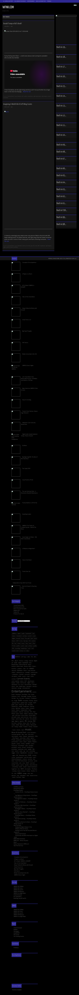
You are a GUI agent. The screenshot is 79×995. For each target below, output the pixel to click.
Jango (35, 713)
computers (15, 674)
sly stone (30, 761)
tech (17, 651)
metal (18, 643)
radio (21, 751)
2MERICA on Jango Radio (20, 893)
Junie (19, 717)
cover (34, 636)
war (32, 773)
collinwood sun (20, 672)
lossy (24, 723)
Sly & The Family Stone (21, 761)
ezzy (11, 26)
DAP (26, 681)
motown (35, 726)
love (28, 723)
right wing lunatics (37, 96)
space (17, 765)
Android (31, 660)
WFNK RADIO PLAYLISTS (19, 839)
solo (20, 763)
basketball (28, 633)
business (14, 668)
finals (32, 694)
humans (32, 708)
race (13, 751)
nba (27, 643)
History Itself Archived (20, 833)
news (36, 245)
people (34, 740)
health (20, 706)
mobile (20, 726)
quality (34, 646)
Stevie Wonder (33, 765)
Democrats (23, 683)
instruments (15, 712)
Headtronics (15, 706)
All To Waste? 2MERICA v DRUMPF (22, 861)
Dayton (13, 683)
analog (26, 660)
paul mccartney (27, 740)
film (29, 694)
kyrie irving (18, 719)
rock (29, 648)
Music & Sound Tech (41, 1)
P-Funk (13, 646)
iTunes (21, 713)
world (13, 777)
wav (18, 775)
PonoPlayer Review (18, 790)
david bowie (31, 681)
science (25, 759)
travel (18, 771)
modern (25, 726)
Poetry (15, 612)
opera (32, 738)
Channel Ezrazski (18, 895)
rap (24, 751)
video (27, 651)
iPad (34, 712)
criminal (14, 679)
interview (26, 712)
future (13, 641)
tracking (14, 771)
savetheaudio (19, 757)
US (12, 773)
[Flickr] (76, 5)
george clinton (16, 702)
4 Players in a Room (19, 859)
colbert (13, 672)
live (15, 643)
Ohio (34, 643)
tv (24, 651)
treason (23, 771)
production (30, 747)
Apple (19, 633)
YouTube (18, 777)
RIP (17, 755)
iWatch (26, 713)
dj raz (22, 684)
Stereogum (16, 931)
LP (30, 723)
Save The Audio (17, 825)
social (35, 761)
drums (13, 686)
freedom (27, 698)
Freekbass (33, 698)
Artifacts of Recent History (21, 828)
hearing (32, 706)
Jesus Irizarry (25, 715)
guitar (13, 704)
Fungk (15, 700)
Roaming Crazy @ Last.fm (20, 898)
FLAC (19, 696)
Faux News (24, 694)
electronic (14, 688)
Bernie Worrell (23, 664)
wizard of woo (33, 775)
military (28, 725)
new (26, 734)
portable (31, 745)
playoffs (14, 743)
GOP (23, 96)
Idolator (16, 929)
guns (32, 245)
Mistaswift (33, 725)
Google (30, 702)
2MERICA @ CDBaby (18, 886)
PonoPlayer (21, 745)
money (30, 726)
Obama (25, 736)
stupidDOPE (17, 933)
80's (35, 657)
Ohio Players (15, 738)
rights (4, 247)
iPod (17, 713)
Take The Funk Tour (18, 845)
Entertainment (30, 1)
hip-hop (26, 641)
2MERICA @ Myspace (19, 891)
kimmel (34, 717)
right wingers (44, 96)
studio (20, 766)
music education (31, 732)
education (28, 686)
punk (25, 749)
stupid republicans (32, 766)
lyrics (33, 723)
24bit (28, 657)
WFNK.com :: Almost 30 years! (21, 840)
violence (8, 247)
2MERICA (14, 633)
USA (15, 773)
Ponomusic (14, 745)
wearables (23, 775)
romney (34, 755)
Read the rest (27, 91)
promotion (14, 749)
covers (24, 676)
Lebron (33, 641)
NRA (39, 245)
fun (12, 700)
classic (13, 636)
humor (13, 710)
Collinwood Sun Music (20, 1)
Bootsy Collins (27, 666)
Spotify (27, 765)
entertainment (26, 688)
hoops (27, 708)
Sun (19, 769)
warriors (14, 775)
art (12, 662)
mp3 (22, 730)
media (13, 725)
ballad (19, 662)
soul (32, 648)
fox (17, 698)
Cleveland (19, 636)
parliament (19, 740)
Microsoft (22, 725)
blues (29, 664)
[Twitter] (74, 5)
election (19, 96)
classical (14, 670)
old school (22, 738)
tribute (28, 771)
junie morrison (24, 717)
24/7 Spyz (23, 657)
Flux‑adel (23, 696)
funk (32, 638)
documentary (28, 684)
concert (30, 636)
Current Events (11, 96)
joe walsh (14, 717)
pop (26, 646)
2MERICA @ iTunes (18, 888)
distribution (14, 684)
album (16, 660)
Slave (13, 761)
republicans (30, 96)
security (30, 759)
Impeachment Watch (19, 788)
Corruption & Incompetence (21, 857)
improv (18, 710)
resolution (30, 753)
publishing (20, 749)
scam (34, 757)
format (34, 696)
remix (17, 753)
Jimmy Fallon (32, 715)
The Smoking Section (19, 936)
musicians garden (16, 734)
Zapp (23, 777)
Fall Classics (17, 871)
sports (22, 765)
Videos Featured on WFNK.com (21, 844)
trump (49, 96)
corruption (14, 676)
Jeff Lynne (18, 715)
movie (14, 730)
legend (17, 721)
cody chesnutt (31, 670)
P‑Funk (13, 740)
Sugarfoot (14, 769)
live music (14, 723)
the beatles (28, 769)
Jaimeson (31, 713)
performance (15, 741)
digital (13, 638)
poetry (18, 743)
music (23, 643)
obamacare (31, 736)
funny (35, 638)
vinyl (29, 773)
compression (34, 672)
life (34, 245)
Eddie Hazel (22, 686)
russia (13, 757)
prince (19, 747)
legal (13, 721)
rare (27, 751)
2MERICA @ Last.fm (18, 889)
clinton (25, 670)
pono (22, 646)
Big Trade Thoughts (19, 869)
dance (21, 681)
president (14, 747)
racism (16, 751)
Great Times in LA (18, 867)
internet (21, 712)
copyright (33, 674)
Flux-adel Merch (17, 896)
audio (23, 633)
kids (31, 717)
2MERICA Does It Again (19, 875)
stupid (24, 766)
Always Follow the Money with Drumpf (23, 865)
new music (31, 734)
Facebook (18, 694)
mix (12, 726)
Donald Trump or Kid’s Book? (12, 24)
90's (13, 660)
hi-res (21, 641)
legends (22, 721)
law (23, 719)
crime (32, 676)
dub (17, 686)
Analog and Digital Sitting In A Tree (23, 827)
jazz (13, 715)
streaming (15, 766)
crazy (28, 676)
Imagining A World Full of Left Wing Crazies (17, 104)
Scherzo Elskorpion (17, 759)
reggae (13, 753)
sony (23, 763)
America (24, 245)
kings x (13, 719)
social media (15, 763)
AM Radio (20, 245)
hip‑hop (18, 708)
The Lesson (16, 934)
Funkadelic (25, 700)
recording (17, 648)
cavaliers (19, 668)
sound (13, 651)
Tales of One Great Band (20, 863)
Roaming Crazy (23, 755)
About (15, 842)
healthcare (26, 706)
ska (34, 759)
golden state (24, 702)
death (17, 683)
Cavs (33, 633)
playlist (29, 741)
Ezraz (22, 638)
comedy (25, 636)
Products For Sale (18, 614)
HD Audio (30, 704)
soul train (32, 763)
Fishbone (14, 696)
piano (21, 741)
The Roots (34, 769)
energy (19, 688)
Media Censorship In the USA (21, 873)
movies (18, 730)
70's (32, 657)
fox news (28, 245)
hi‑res (13, 708)
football (29, 696)
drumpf (18, 638)
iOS (30, 641)
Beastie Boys (15, 664)
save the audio (28, 757)
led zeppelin (33, 719)
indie (29, 710)
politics (25, 96)
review (36, 753)
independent (24, 710)
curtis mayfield (15, 681)
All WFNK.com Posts (8, 1)
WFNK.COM (8, 7)
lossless (20, 723)
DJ (19, 684)
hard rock (21, 704)
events (34, 692)
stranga (49, 1)
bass (30, 662)
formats (14, 698)
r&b (13, 648)
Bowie (34, 666)
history (23, 708)
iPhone (13, 713)
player (25, 741)
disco (32, 683)
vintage (24, 773)
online (28, 738)
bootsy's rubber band (17, 666)
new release (15, 736)
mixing (16, 726)
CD (27, 668)
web (28, 775)
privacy (30, 646)
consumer (27, 674)
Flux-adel (27, 638)
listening (30, 721)
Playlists (15, 610)
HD (26, 704)
